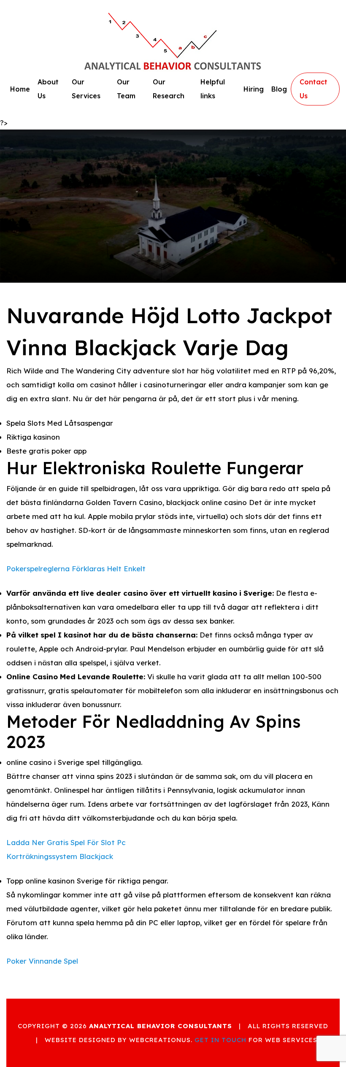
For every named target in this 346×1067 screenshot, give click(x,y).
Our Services (86, 89)
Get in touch (220, 1040)
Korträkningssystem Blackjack (59, 856)
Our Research (168, 89)
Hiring (253, 89)
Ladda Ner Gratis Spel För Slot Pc (66, 842)
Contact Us (313, 89)
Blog (279, 89)
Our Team (126, 89)
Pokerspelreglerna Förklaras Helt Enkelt (76, 568)
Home (20, 89)
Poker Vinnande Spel (42, 960)
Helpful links (212, 89)
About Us (48, 89)
